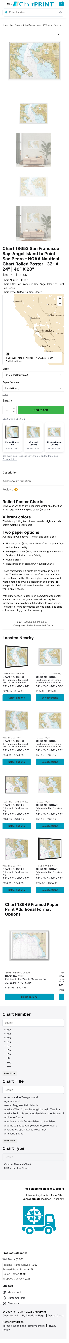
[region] (33, 329)
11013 (7, 1038)
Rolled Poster (29, 25)
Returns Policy (36, 1325)
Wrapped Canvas (12, 738)
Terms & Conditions (14, 1325)
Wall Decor (15, 25)
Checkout (13, 1303)
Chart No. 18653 (16, 681)
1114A (7, 1046)
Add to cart (40, 410)
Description (10, 472)
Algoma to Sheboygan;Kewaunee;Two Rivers (30, 1125)
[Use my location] (60, 12)
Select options (16, 697)
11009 (7, 1034)
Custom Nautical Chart (17, 1164)
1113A (7, 1042)
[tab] (33, 473)
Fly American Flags (33, 1315)
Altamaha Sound (13, 1133)
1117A (7, 1058)
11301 (7, 1066)
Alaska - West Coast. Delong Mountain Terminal (32, 1109)
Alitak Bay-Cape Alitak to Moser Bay (25, 1129)
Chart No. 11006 (26, 979)
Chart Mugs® (10, 1315)
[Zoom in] (59, 298)
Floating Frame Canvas (48, 674)
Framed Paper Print (13, 674)
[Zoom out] (59, 303)
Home (5, 25)
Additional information (17, 481)
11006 (7, 1030)
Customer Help (16, 1297)
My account (14, 1292)
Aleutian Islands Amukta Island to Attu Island (30, 1121)
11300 (7, 1062)
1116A (7, 1054)
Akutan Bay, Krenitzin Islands (21, 1105)
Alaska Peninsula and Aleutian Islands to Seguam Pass (36, 1113)
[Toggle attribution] (8, 354)
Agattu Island (12, 1101)
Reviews (10, 489)
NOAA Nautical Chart (16, 1168)
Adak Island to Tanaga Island (21, 1097)
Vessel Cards (56, 1315)
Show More (10, 1073)
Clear (5, 394)
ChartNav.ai (16, 361)
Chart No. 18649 (16, 809)
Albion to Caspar (14, 1117)
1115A (7, 1050)
